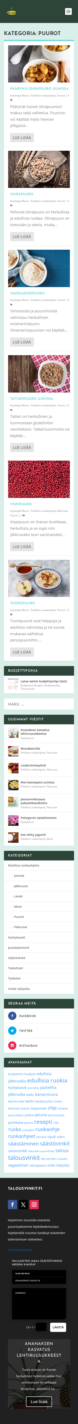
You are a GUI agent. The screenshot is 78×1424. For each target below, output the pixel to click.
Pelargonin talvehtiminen (39, 818)
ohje (52, 1108)
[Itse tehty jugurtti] (13, 837)
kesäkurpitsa (44, 1101)
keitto (29, 1101)
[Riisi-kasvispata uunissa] (13, 785)
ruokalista (28, 1130)
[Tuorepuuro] (39, 578)
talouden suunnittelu (41, 1151)
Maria (25, 95)
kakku (30, 1095)
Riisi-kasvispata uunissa (37, 782)
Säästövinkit (17, 958)
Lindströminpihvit (33, 765)
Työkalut (14, 978)
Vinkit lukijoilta (19, 989)
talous (62, 1150)
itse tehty (33, 1088)
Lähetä (58, 1327)
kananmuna (46, 1094)
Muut (50, 839)
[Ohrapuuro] (39, 169)
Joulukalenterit (18, 948)
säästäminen (23, 1143)
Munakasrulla (30, 748)
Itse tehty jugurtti (33, 835)
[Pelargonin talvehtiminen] (13, 820)
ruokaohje (47, 1129)
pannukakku (16, 1115)
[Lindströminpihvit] (13, 768)
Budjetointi (27, 685)
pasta (29, 1115)
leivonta (14, 1108)
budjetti (30, 1074)
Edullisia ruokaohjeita (43, 95)
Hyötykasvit (27, 738)
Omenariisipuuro (27, 293)
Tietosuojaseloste (20, 1250)
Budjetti (38, 685)
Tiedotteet (15, 968)
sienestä (41, 1137)
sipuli (51, 1136)
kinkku (58, 1101)
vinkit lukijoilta (58, 1165)
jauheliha (48, 1087)
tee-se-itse (48, 1159)
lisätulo (25, 1108)
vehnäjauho (37, 1165)
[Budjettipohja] (13, 684)
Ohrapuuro (22, 194)
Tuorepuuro (22, 603)
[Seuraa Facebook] (12, 1204)
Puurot (61, 95)
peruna (41, 1114)
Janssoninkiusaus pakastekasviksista (34, 801)
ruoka (14, 1129)
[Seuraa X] (23, 1204)
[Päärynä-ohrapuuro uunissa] (39, 63)
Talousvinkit (27, 688)
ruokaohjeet (21, 1136)
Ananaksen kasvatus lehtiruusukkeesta (35, 732)
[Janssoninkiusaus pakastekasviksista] (13, 802)
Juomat (19, 876)
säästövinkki (17, 1151)
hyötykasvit (17, 1087)
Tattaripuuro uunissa (31, 399)
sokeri (61, 1137)
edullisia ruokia (47, 1080)
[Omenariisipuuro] (39, 268)
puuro (28, 1122)
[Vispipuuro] (39, 479)
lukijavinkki (39, 1108)
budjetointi (16, 1074)
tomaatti (62, 1159)
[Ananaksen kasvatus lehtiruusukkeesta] (13, 732)
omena (63, 1108)
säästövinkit (55, 1143)
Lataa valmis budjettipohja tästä (44, 681)
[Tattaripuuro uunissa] (39, 373)
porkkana (15, 1122)
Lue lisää (22, 137)
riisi (56, 1122)
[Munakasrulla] (13, 751)
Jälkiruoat (62, 511)
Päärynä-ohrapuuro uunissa (39, 89)
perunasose (56, 1115)
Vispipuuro (21, 504)
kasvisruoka (16, 1101)
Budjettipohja (52, 685)
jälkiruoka (16, 1094)
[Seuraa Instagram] (34, 1204)
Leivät (18, 896)
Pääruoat (52, 752)
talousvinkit (24, 1157)
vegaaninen (18, 1165)
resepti (43, 1121)
